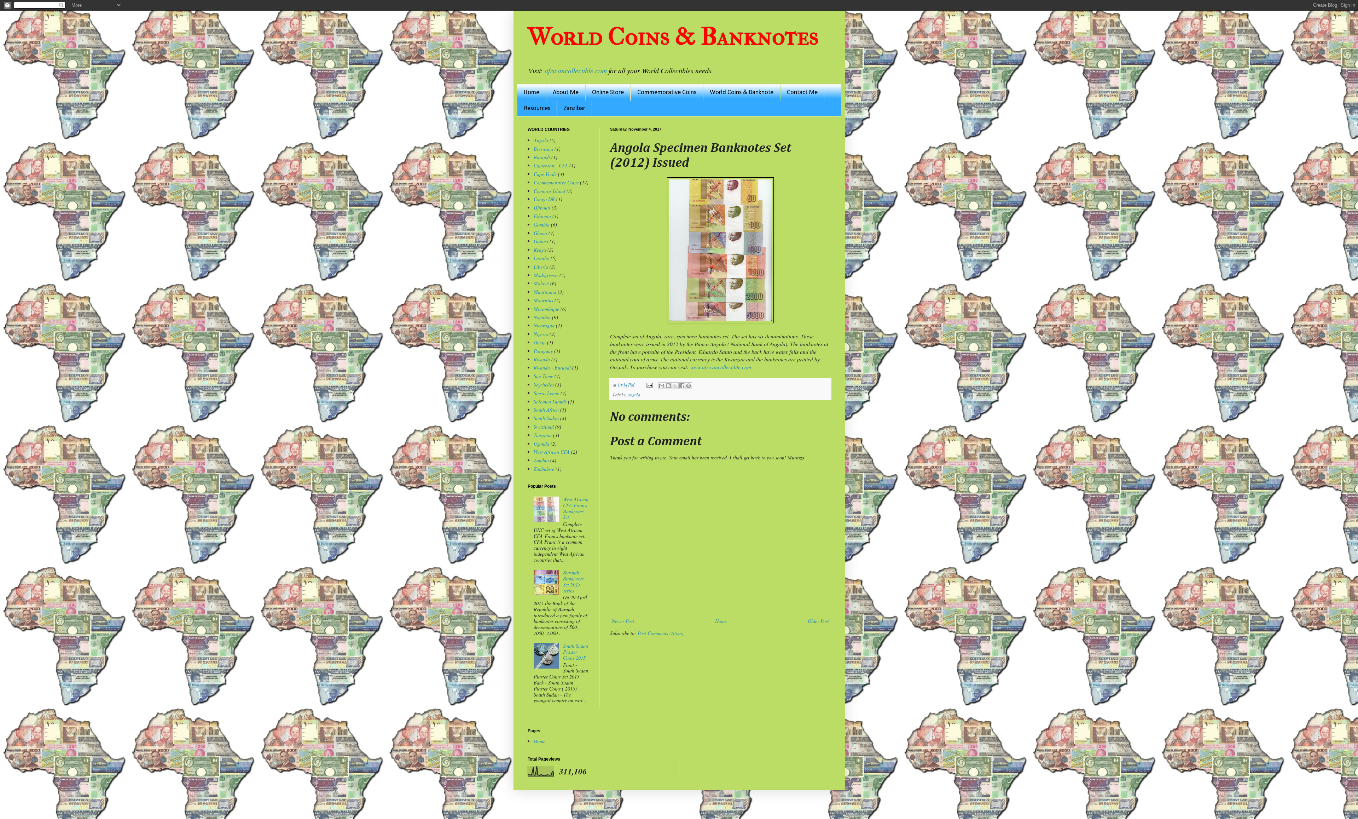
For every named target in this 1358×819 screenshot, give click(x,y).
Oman (540, 342)
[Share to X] (675, 385)
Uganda (541, 443)
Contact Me (802, 92)
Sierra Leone (546, 393)
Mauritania (545, 291)
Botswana (543, 148)
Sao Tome (543, 376)
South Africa (546, 409)
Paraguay (543, 351)
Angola (633, 394)
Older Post (818, 621)
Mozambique (546, 308)
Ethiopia (542, 216)
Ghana (540, 233)
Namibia (542, 317)
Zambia (541, 460)
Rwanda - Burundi (552, 367)
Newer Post (623, 621)
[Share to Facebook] (681, 385)
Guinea (541, 241)
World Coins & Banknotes (673, 36)
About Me (566, 92)
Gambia (542, 224)
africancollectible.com (576, 70)
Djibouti (542, 207)
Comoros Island (549, 191)
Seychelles (544, 384)
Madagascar (546, 275)
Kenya (540, 249)
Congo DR (544, 199)
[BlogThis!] (668, 385)
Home (531, 92)
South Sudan (546, 418)
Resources (537, 108)
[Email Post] (649, 385)
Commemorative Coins (666, 92)
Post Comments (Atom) (661, 633)
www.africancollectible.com (720, 367)
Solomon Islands (550, 401)
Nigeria (541, 334)
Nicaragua (544, 325)
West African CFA (552, 451)
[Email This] (661, 385)
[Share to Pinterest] (688, 385)
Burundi (542, 157)
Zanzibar (574, 108)
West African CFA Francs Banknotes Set (575, 508)
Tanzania (543, 435)
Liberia (541, 266)
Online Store (608, 92)
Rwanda (542, 359)
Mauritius (543, 300)
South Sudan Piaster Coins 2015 (575, 651)
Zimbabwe (544, 468)
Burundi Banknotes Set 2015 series (573, 581)
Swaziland (544, 426)
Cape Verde (545, 174)
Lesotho (541, 258)
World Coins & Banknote (741, 92)
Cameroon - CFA (551, 165)
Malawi (541, 283)
